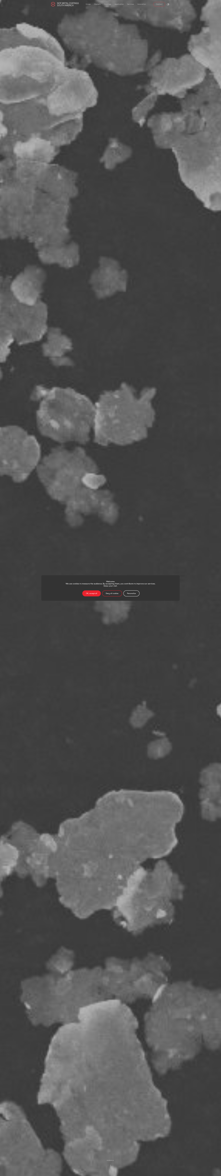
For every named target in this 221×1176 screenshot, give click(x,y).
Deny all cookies (112, 593)
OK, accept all (91, 593)
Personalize (131, 593)
